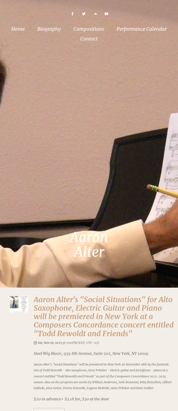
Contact (89, 39)
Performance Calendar (142, 29)
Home (18, 29)
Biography (49, 29)
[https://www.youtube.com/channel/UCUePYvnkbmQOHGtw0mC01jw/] (106, 14)
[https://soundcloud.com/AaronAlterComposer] (95, 14)
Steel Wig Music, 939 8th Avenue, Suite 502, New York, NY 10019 (91, 353)
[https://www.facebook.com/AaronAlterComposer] (72, 14)
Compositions (88, 29)
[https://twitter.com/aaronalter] (84, 14)
